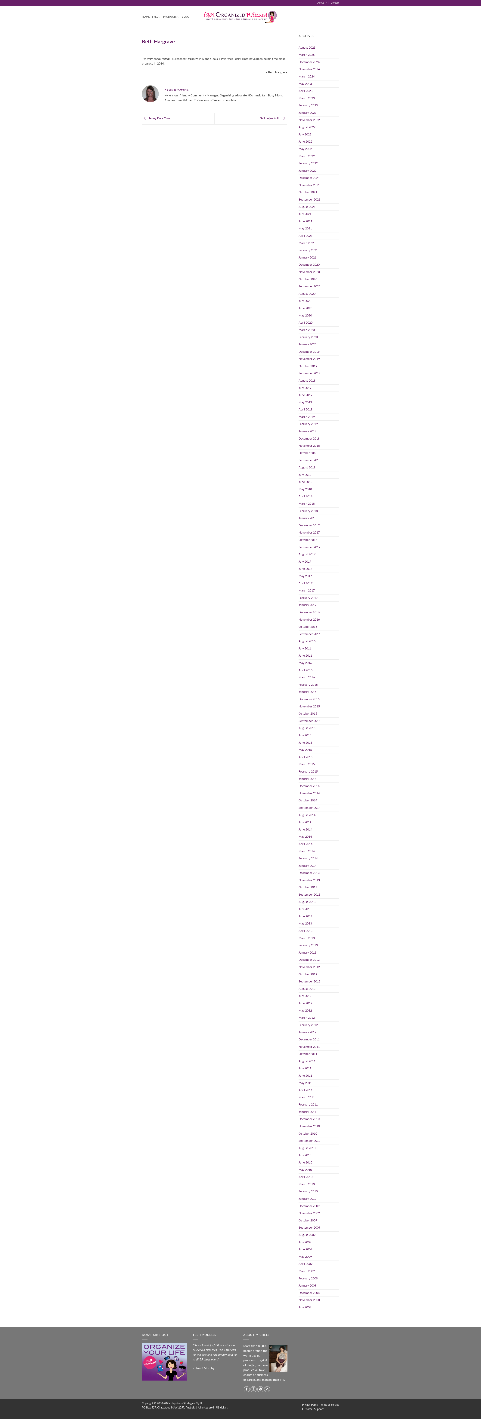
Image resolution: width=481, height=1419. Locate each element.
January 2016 (307, 691)
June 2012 (305, 1003)
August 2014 (307, 815)
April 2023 (305, 90)
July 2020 (305, 300)
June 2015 (305, 742)
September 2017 (309, 547)
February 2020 (308, 337)
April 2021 (305, 235)
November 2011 (309, 1046)
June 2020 (305, 308)
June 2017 (305, 568)
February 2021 (308, 250)
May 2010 (305, 1169)
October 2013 (308, 887)
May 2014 (305, 836)
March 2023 (307, 98)
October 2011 (308, 1053)
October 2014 (308, 800)
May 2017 (305, 576)
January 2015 (307, 778)
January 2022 (307, 170)
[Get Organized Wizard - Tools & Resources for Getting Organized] (240, 17)
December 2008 (309, 1292)
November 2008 (309, 1300)
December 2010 (309, 1119)
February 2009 (308, 1278)
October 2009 (308, 1220)
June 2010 (305, 1162)
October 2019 (308, 366)
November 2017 (309, 532)
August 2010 (307, 1148)
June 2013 (305, 916)
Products (170, 17)
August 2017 (307, 554)
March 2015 (307, 764)
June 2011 (305, 1075)
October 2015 (308, 713)
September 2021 (309, 199)
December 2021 (309, 177)
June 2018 (305, 481)
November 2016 (309, 619)
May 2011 (305, 1083)
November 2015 (309, 706)
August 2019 (307, 380)
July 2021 (305, 214)
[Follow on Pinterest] (260, 1389)
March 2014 (307, 851)
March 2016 (307, 677)
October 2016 (308, 626)
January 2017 (307, 605)
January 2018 (307, 518)
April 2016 (305, 670)
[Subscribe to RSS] (267, 1389)
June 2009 (305, 1249)
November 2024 (309, 69)
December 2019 (309, 351)
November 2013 (309, 880)
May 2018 (305, 489)
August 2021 (307, 206)
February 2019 (308, 423)
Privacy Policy (310, 1404)
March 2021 (307, 243)
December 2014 (309, 786)
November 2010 (309, 1126)
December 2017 (309, 525)
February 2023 (308, 105)
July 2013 (305, 909)
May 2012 (305, 1010)
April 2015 (305, 757)
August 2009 (307, 1234)
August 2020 (307, 293)
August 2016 (307, 641)
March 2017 (307, 590)
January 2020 (307, 344)
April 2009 (305, 1263)
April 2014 (305, 844)
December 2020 (309, 264)
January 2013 (307, 952)
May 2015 (305, 749)
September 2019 (309, 373)
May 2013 (305, 923)
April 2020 (305, 322)
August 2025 (307, 47)
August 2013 (307, 901)
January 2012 (307, 1032)
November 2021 (309, 185)
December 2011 (309, 1039)
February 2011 (308, 1104)
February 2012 (308, 1025)
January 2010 (307, 1198)
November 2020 (309, 272)
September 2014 (309, 807)
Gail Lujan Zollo (270, 118)
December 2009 (309, 1206)
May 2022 (305, 148)
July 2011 (305, 1068)
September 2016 (309, 634)
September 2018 (309, 460)
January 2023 (307, 112)
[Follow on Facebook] (247, 1389)
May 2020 (305, 315)
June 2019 (305, 395)
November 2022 (309, 120)
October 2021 (308, 192)
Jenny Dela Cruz (159, 118)
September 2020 (309, 286)
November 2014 (309, 793)
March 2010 (307, 1184)
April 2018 (305, 496)
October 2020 (308, 279)
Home (146, 17)
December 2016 (309, 612)
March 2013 (307, 938)
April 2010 (305, 1176)
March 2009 (307, 1271)
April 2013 (305, 930)
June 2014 (305, 829)
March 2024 (307, 76)
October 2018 (308, 453)
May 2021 (305, 228)
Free (155, 17)
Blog (185, 17)
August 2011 (307, 1061)
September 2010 (309, 1140)
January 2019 (307, 431)
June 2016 (305, 655)
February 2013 (308, 945)
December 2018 (309, 438)
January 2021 (307, 257)
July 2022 (305, 134)
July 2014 (305, 822)
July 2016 (305, 648)
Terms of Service (329, 1404)
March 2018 (307, 503)
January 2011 (307, 1111)
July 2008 (305, 1307)
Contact (335, 3)
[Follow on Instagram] (253, 1389)
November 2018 (309, 445)
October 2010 (308, 1133)
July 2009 (305, 1242)
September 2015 (309, 720)
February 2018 (308, 511)
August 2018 (307, 467)
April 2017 (305, 583)
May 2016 (305, 662)
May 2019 (305, 402)
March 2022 (307, 156)
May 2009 (305, 1256)
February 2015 (308, 771)
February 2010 (308, 1191)
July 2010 (305, 1155)
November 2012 (309, 967)
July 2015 (305, 735)
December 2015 (309, 699)
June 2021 (305, 221)
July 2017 (305, 561)
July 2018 (305, 474)
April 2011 (305, 1090)
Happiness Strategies (183, 1403)
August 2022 (307, 127)
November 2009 (309, 1213)
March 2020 (307, 329)
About (320, 3)
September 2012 (309, 981)
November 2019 (309, 358)
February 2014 (308, 858)
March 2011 (307, 1097)
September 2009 (309, 1227)
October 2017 (308, 539)
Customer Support (313, 1409)
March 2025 (307, 54)
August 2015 (307, 728)
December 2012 (309, 959)
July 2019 (305, 387)
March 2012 (307, 1017)
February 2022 (308, 163)
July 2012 (305, 995)
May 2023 (305, 83)
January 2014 (307, 865)
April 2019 (305, 409)
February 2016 (308, 684)
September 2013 (309, 894)
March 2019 (307, 416)
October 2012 (308, 974)
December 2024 (309, 62)
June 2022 (305, 141)
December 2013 (309, 872)
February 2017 (308, 597)
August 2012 (307, 988)
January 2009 (307, 1285)
